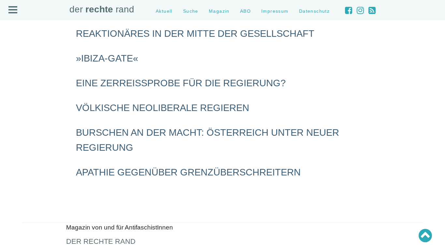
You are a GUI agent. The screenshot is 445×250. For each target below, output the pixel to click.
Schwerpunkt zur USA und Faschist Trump (47, 130)
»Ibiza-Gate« (107, 58)
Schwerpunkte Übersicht (29, 119)
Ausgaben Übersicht (26, 178)
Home (12, 47)
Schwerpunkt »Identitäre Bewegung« (41, 136)
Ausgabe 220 (19, 190)
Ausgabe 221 (19, 184)
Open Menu (13, 10)
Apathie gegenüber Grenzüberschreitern (188, 172)
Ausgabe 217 (19, 207)
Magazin (14, 64)
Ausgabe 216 (19, 213)
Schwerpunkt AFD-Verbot (30, 124)
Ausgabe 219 (19, 196)
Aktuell (13, 53)
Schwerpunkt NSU (24, 142)
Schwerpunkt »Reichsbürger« (34, 148)
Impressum (17, 88)
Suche (13, 59)
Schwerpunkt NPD (24, 153)
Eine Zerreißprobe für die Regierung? (181, 83)
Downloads (17, 82)
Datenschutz (18, 93)
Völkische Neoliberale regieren (162, 108)
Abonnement (18, 76)
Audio (12, 70)
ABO (245, 11)
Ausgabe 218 (19, 202)
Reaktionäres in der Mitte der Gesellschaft (195, 33)
